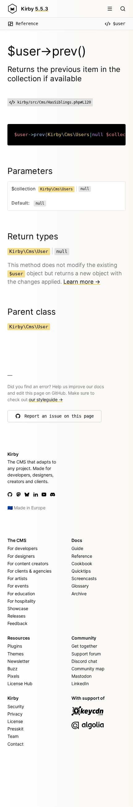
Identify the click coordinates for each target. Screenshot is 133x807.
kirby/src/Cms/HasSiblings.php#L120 (54, 102)
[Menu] (109, 8)
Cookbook (81, 563)
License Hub (19, 683)
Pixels (13, 676)
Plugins (14, 646)
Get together (84, 646)
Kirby (34, 9)
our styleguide (46, 399)
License (15, 721)
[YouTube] (44, 494)
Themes (15, 653)
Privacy (15, 713)
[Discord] (52, 494)
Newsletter (18, 661)
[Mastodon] (18, 494)
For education (21, 593)
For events (17, 585)
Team (13, 736)
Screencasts (84, 578)
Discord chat (84, 661)
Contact (15, 744)
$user (119, 23)
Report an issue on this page (59, 418)
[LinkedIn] (35, 494)
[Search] (122, 8)
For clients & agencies (29, 571)
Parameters (30, 171)
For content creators (27, 563)
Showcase (17, 608)
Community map (88, 668)
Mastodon (81, 676)
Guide (77, 548)
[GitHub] (10, 494)
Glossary (80, 585)
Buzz (12, 668)
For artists (17, 578)
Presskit (15, 728)
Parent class (31, 312)
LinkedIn (80, 683)
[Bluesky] (27, 494)
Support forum (86, 653)
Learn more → (81, 281)
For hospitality (21, 601)
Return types (32, 236)
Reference (27, 23)
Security (15, 706)
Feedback (17, 623)
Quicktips (81, 571)
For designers (21, 556)
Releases (16, 616)
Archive (79, 593)
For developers (22, 548)
